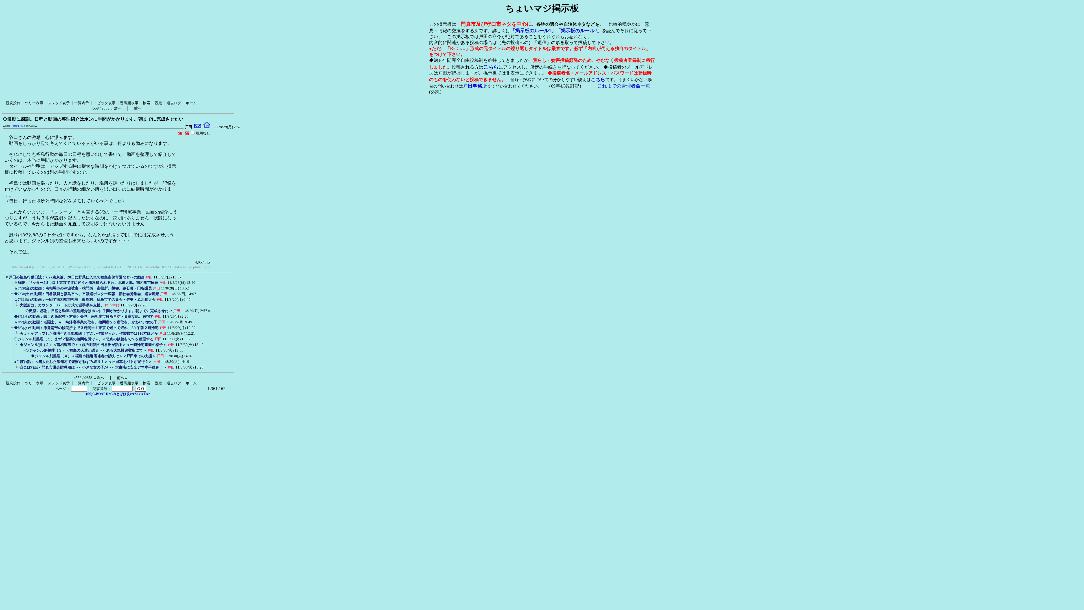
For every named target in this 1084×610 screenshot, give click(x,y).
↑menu (15, 126)
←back (6, 126)
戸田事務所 (475, 86)
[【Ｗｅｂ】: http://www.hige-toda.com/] (206, 127)
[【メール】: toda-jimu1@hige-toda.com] (197, 127)
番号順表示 (129, 103)
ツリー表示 (34, 103)
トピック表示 (104, 103)
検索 (146, 103)
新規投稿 (13, 103)
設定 (158, 103)
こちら (491, 67)
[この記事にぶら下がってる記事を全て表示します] (11, 284)
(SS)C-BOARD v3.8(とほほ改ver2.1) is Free (118, 394)
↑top (22, 126)
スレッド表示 (59, 103)
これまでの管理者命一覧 (623, 86)
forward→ (31, 126)
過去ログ (174, 103)
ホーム (191, 103)
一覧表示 (81, 103)
